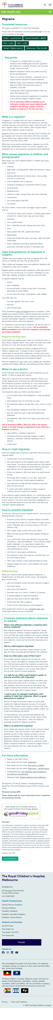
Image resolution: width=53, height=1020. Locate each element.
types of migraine (22, 312)
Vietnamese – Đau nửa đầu (36, 48)
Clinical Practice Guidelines (12, 905)
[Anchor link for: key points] (3, 57)
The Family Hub (8, 935)
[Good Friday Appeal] (26, 812)
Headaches (32, 762)
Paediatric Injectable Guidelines (13, 914)
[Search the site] (45, 4)
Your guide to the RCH (10, 932)
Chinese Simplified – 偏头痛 (35, 38)
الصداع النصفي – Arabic (12, 38)
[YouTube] (17, 952)
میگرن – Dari (8, 43)
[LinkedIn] (13, 952)
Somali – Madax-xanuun (13, 48)
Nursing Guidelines (9, 908)
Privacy (5, 1002)
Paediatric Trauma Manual (11, 917)
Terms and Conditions (19, 1002)
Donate (21, 942)
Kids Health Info (8, 929)
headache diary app (36, 609)
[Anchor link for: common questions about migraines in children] (2, 618)
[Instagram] (9, 952)
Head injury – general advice (38, 769)
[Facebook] (4, 952)
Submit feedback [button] (10, 859)
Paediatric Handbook (9, 911)
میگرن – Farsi (22, 43)
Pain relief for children (36, 765)
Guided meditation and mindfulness (33, 777)
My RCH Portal (7, 926)
